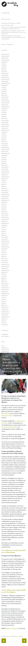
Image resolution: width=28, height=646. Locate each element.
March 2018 (4, 212)
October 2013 (4, 315)
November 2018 (5, 196)
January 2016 (4, 262)
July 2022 (3, 110)
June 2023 (3, 89)
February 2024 (5, 73)
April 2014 (3, 303)
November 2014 (5, 289)
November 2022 (5, 103)
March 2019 (4, 188)
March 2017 (4, 235)
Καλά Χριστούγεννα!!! (7, 25)
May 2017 (3, 231)
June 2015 (3, 276)
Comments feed (5, 349)
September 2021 (5, 130)
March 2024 (4, 71)
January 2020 (4, 169)
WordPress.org (5, 351)
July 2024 (3, 64)
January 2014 (4, 309)
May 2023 (3, 91)
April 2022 (3, 116)
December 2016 (5, 241)
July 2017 (3, 227)
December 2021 (5, 124)
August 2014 (4, 295)
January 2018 (4, 215)
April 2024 (3, 70)
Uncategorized (4, 334)
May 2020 (3, 161)
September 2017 (5, 223)
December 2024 (5, 54)
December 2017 (5, 217)
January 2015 (4, 286)
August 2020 (4, 155)
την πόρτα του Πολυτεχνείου (9, 427)
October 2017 (4, 221)
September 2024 (5, 60)
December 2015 (5, 264)
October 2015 (4, 268)
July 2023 (3, 87)
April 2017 (3, 233)
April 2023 (3, 93)
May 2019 (3, 184)
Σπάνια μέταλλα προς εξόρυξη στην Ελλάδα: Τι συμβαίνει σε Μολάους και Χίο (13, 27)
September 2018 (5, 200)
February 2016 (5, 260)
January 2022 (4, 122)
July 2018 (3, 204)
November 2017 (5, 219)
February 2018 (5, 214)
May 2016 (3, 254)
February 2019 (5, 190)
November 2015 (5, 266)
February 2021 (5, 143)
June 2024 (3, 66)
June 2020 (3, 159)
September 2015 (5, 270)
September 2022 (5, 106)
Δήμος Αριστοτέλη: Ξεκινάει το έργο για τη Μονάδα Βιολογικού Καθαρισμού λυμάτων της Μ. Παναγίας (13, 32)
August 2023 (4, 85)
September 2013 (5, 317)
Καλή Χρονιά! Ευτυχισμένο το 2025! (10, 23)
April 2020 (3, 163)
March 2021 (4, 142)
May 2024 (3, 68)
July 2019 (3, 180)
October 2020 (4, 151)
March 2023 (4, 95)
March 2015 (4, 282)
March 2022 (4, 118)
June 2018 (3, 206)
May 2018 (3, 208)
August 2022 (4, 108)
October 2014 (4, 291)
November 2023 (5, 79)
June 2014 (3, 299)
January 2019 (4, 192)
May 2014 (3, 301)
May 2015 (3, 278)
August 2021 (4, 132)
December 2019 (5, 171)
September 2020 (5, 153)
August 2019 (4, 178)
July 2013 (3, 321)
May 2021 (3, 138)
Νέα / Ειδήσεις (5, 336)
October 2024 (4, 58)
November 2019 (5, 173)
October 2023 (4, 81)
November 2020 (5, 149)
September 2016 (5, 247)
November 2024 (5, 56)
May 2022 (3, 114)
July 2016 (3, 250)
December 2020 (5, 147)
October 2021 (4, 128)
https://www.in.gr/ (11, 629)
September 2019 (5, 177)
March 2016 (4, 258)
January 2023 (4, 99)
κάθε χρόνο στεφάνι (7, 416)
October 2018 (4, 198)
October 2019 (4, 175)
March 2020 (4, 165)
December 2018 (5, 194)
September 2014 (5, 293)
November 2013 (5, 313)
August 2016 (4, 249)
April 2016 (3, 256)
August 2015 (4, 272)
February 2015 (5, 284)
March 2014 (4, 305)
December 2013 (5, 311)
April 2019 (3, 186)
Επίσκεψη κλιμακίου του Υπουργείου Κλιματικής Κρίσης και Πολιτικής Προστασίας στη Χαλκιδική (13, 37)
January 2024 (4, 75)
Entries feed (4, 347)
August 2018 (4, 202)
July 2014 (3, 297)
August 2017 (4, 225)
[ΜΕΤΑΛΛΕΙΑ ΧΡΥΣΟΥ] (9, 6)
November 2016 (5, 243)
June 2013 (3, 322)
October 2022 (4, 105)
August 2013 (4, 319)
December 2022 (5, 101)
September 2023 (5, 83)
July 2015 (3, 274)
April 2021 (3, 140)
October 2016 (4, 245)
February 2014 (5, 307)
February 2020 (5, 167)
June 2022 (3, 112)
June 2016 (3, 252)
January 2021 (4, 145)
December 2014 (5, 287)
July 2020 (3, 157)
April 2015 (3, 280)
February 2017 (5, 237)
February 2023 (5, 97)
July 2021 (3, 134)
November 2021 (5, 126)
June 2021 (3, 136)
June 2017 (3, 229)
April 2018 (3, 210)
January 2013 (4, 324)
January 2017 (4, 239)
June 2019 (3, 182)
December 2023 (5, 77)
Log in (2, 346)
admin (7, 636)
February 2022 (5, 120)
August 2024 (4, 62)
